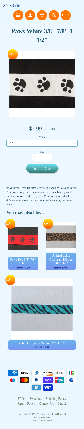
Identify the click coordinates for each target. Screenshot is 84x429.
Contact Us (46, 403)
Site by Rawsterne (42, 417)
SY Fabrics (12, 5)
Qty (42, 151)
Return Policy (26, 403)
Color (42, 137)
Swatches (35, 398)
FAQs (21, 398)
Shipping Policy (56, 398)
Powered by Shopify (42, 420)
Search (62, 403)
